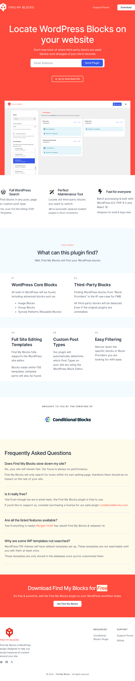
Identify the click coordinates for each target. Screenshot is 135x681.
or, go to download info (67, 78)
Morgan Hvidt (44, 525)
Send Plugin (92, 63)
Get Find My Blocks (67, 603)
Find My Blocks (63, 674)
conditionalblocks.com (114, 505)
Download (126, 7)
